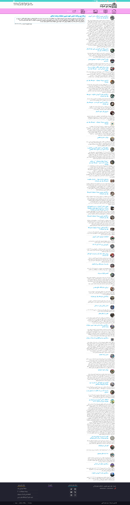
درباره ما (30, 503)
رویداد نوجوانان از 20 (22, 491)
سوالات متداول (22, 503)
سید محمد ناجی (105, 503)
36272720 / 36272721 (107, 488)
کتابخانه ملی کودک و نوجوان (24, 494)
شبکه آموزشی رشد (21, 488)
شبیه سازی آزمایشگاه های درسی (25, 497)
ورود (16, 503)
